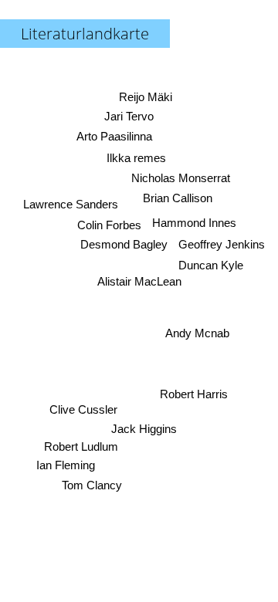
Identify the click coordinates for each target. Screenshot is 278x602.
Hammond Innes (194, 221)
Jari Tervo (129, 116)
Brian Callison (177, 198)
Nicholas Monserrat (181, 177)
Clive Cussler (83, 409)
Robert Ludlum (81, 446)
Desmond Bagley (124, 244)
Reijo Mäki (145, 96)
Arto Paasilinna (113, 136)
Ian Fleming (65, 465)
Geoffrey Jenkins (221, 244)
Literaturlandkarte (85, 33)
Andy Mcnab (197, 333)
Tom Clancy (91, 485)
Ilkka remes (136, 157)
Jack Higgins (144, 428)
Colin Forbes (109, 225)
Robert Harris (193, 394)
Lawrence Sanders (70, 204)
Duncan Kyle (211, 265)
